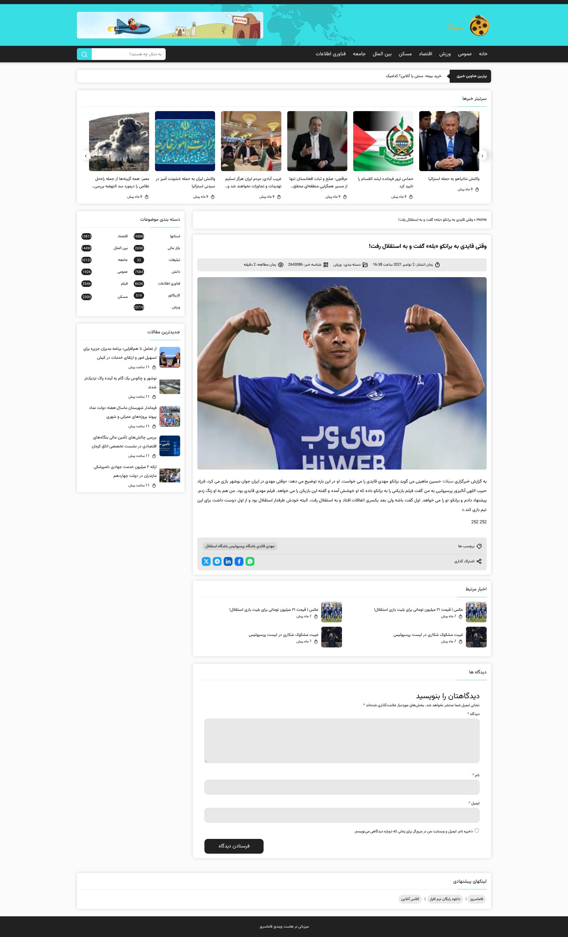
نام (476, 775)
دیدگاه (473, 714)
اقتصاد (425, 54)
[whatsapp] (250, 561)
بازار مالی (157, 248)
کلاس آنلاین (410, 899)
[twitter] (206, 561)
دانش (157, 272)
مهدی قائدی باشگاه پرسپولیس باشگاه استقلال (240, 546)
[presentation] (482, 155)
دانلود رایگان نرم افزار (445, 899)
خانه (483, 54)
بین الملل (382, 54)
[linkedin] (228, 561)
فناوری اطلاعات (331, 54)
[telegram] (217, 561)
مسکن (405, 54)
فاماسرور (476, 899)
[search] (84, 54)
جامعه (359, 54)
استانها (157, 236)
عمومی (465, 54)
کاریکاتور (158, 295)
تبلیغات (158, 260)
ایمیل (474, 803)
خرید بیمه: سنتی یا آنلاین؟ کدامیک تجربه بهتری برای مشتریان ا (391, 76)
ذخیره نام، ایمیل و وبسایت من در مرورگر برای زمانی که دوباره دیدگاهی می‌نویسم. (413, 831)
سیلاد (449, 481)
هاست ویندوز (283, 927)
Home (482, 220)
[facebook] (239, 561)
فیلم (105, 284)
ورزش (445, 54)
